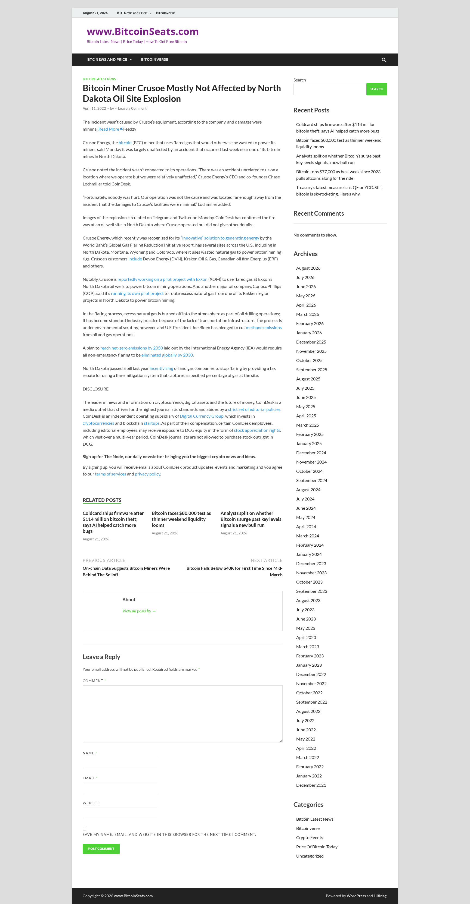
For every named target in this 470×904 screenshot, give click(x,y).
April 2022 (306, 748)
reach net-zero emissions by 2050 (131, 347)
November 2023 (311, 572)
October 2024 (309, 471)
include (135, 258)
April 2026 (306, 304)
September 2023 (311, 591)
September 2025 (311, 369)
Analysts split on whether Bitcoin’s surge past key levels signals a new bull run (251, 519)
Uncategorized (310, 855)
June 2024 (306, 508)
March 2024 (307, 535)
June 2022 (306, 729)
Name (90, 753)
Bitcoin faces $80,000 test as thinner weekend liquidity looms (181, 519)
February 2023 (310, 655)
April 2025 (306, 415)
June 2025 (306, 397)
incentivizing (161, 368)
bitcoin (125, 142)
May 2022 (305, 738)
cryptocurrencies (98, 423)
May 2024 (305, 517)
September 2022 (311, 701)
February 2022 (310, 766)
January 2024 (309, 554)
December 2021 (311, 785)
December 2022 (311, 674)
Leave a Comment (132, 108)
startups (152, 423)
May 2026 (305, 295)
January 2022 (309, 775)
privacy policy (147, 473)
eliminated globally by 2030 (167, 354)
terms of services (110, 473)
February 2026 (310, 323)
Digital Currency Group (202, 415)
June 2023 (306, 618)
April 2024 (306, 526)
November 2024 (311, 461)
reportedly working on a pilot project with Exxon (163, 279)
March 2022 (307, 757)
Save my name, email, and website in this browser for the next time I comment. (169, 834)
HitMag (380, 895)
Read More (108, 128)
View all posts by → (139, 610)
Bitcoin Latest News (99, 79)
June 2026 (306, 286)
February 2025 (310, 434)
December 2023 (311, 563)
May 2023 (305, 628)
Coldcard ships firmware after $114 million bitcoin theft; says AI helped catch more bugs (113, 522)
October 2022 (309, 692)
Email (90, 778)
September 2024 (311, 480)
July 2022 (305, 720)
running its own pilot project (137, 293)
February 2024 (310, 544)
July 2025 (305, 387)
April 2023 (306, 637)
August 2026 (308, 267)
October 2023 (309, 581)
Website (91, 803)
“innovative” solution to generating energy (220, 237)
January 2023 (309, 664)
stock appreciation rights (257, 430)
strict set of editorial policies (254, 409)
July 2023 (305, 609)
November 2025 (311, 351)
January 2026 (309, 332)
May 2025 (305, 406)
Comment (94, 681)
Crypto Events (309, 837)
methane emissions (264, 327)
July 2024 (305, 498)
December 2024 (311, 452)
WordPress (356, 895)
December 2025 (311, 341)
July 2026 (305, 277)
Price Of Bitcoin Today (317, 846)
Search (299, 79)
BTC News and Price (132, 13)
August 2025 (308, 378)
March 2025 (307, 424)
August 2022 (308, 711)
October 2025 (309, 360)
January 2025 (309, 443)
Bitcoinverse (165, 13)
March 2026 (307, 314)
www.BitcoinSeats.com (143, 31)
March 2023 (307, 646)
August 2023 (308, 600)
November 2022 (311, 683)
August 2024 (308, 489)
